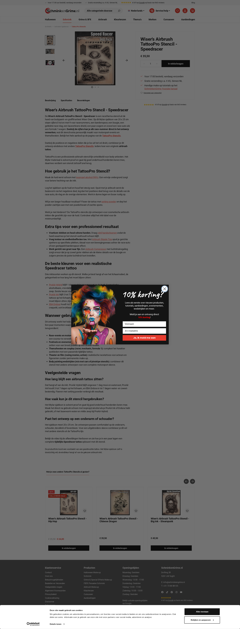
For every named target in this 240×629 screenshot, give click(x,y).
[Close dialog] (165, 289)
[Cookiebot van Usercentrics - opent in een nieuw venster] (33, 624)
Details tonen (55, 624)
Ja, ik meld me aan (144, 337)
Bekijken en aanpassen (201, 620)
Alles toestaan (202, 612)
